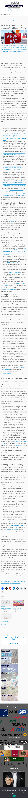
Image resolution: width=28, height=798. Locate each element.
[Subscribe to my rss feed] (1, 14)
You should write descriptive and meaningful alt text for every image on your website (14, 153)
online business (9, 51)
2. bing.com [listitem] (15, 581)
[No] (26, 792)
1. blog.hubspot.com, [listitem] (6, 581)
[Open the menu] (25, 14)
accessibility (16, 45)
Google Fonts (14, 529)
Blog (6, 20)
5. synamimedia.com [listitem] (15, 583)
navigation (3, 51)
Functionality (10, 49)
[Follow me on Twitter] (3, 14)
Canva (4, 373)
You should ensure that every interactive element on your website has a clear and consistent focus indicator (13, 167)
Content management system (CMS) (20, 47)
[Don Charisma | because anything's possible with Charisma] (14, 5)
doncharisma (4, 56)
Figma (9, 373)
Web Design (11, 20)
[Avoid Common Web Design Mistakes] (18, 603)
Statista (12, 221)
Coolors (8, 529)
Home (2, 20)
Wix (24, 445)
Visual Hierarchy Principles (17, 525)
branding (25, 45)
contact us (20, 771)
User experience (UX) (19, 53)
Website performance (23, 55)
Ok (14, 795)
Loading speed (16, 49)
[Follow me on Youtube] (8, 14)
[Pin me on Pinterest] (9, 14)
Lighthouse (20, 195)
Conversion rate (4, 49)
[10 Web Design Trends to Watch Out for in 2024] (6, 603)
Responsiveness (15, 51)
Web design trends (14, 55)
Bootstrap (5, 289)
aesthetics (21, 45)
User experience (12, 53)
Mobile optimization (23, 49)
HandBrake (17, 272)
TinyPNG (10, 272)
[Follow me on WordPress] (6, 14)
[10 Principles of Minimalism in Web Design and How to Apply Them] (6, 616)
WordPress (19, 445)
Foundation (13, 289)
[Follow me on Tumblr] (4, 14)
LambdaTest (8, 263)
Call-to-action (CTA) (5, 47)
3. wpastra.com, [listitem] (22, 581)
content (10, 47)
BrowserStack (16, 263)
